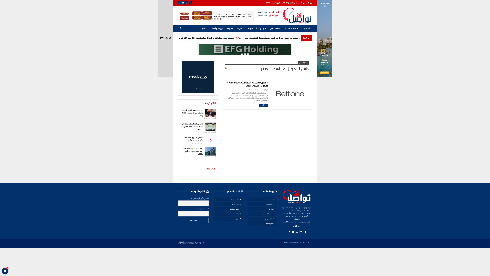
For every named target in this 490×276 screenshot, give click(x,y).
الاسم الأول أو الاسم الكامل (198, 198)
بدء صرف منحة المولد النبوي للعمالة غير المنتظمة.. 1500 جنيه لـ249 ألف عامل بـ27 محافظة (229, 38)
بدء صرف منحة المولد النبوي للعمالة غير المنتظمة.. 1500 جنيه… (192, 113)
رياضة (237, 214)
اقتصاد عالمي (235, 199)
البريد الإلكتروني (203, 208)
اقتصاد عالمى (292, 28)
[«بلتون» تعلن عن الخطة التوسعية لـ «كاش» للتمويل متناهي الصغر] (290, 93)
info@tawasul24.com (291, 222)
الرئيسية (306, 28)
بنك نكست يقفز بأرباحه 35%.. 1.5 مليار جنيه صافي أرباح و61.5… (193, 151)
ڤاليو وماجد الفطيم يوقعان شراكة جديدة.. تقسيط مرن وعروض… (192, 126)
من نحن (271, 199)
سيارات (230, 28)
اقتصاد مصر (275, 28)
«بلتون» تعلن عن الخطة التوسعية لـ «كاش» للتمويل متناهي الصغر (247, 84)
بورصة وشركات (217, 28)
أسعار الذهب (270, 223)
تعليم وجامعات (234, 209)
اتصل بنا (271, 209)
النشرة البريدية (269, 218)
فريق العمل (270, 204)
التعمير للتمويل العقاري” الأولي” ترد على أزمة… (194, 139)
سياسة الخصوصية (268, 214)
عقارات (240, 28)
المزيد (203, 28)
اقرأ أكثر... (263, 105)
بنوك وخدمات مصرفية (257, 28)
